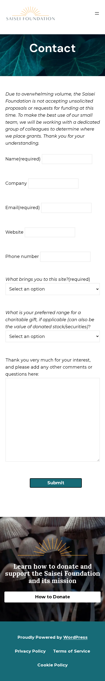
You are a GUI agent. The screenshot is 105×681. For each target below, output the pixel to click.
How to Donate (52, 597)
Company (16, 183)
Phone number (22, 256)
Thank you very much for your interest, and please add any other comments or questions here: (48, 367)
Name (23, 159)
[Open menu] (97, 13)
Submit (55, 483)
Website (14, 232)
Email (22, 207)
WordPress (75, 637)
